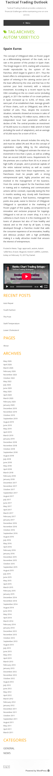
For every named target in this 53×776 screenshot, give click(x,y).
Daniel (32, 255)
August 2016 (8, 536)
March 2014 (8, 621)
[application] (26, 276)
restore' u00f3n (33, 251)
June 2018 (7, 462)
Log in (6, 767)
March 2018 (8, 472)
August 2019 (8, 422)
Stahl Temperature (11, 323)
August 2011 (8, 722)
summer (44, 251)
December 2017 (10, 482)
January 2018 (8, 479)
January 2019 (8, 439)
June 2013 (7, 651)
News (14, 248)
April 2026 (7, 364)
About (5, 345)
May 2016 (7, 543)
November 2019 (10, 412)
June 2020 (7, 388)
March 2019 (8, 435)
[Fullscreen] (46, 286)
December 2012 (10, 671)
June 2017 (7, 503)
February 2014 (9, 624)
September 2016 (10, 533)
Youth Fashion (9, 310)
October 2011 (9, 715)
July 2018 (7, 459)
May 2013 (7, 655)
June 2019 (7, 425)
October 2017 (9, 489)
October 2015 (9, 563)
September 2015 (10, 567)
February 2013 (9, 665)
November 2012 (10, 675)
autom (34, 248)
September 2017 (10, 493)
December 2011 (10, 709)
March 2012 (8, 698)
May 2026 (7, 361)
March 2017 (8, 513)
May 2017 (7, 506)
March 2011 (8, 732)
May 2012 (7, 692)
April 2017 (7, 509)
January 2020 (8, 405)
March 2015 (8, 587)
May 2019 (7, 428)
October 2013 (9, 638)
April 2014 (7, 617)
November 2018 (10, 445)
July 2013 (7, 648)
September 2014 (10, 604)
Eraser (16, 251)
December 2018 (10, 442)
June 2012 (7, 688)
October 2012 (9, 678)
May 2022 (7, 381)
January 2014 (8, 628)
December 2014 (10, 597)
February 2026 (9, 371)
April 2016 (7, 547)
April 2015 (7, 584)
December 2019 (10, 408)
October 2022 (9, 378)
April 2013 (7, 658)
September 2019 (10, 418)
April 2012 (7, 695)
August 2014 (8, 607)
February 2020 (9, 401)
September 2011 (10, 719)
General (9, 748)
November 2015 (10, 560)
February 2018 (9, 476)
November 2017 (10, 486)
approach (26, 248)
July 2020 (7, 384)
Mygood (22, 251)
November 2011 (10, 712)
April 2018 (7, 469)
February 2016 (9, 550)
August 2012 (8, 682)
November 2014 (10, 601)
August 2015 (8, 570)
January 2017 (8, 520)
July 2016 (7, 540)
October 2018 (9, 449)
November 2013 (10, 634)
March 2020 (8, 398)
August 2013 (8, 644)
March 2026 (8, 368)
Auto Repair (8, 303)
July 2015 (7, 574)
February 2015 (9, 590)
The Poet (7, 316)
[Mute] (41, 286)
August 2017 (8, 496)
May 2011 (7, 725)
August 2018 (8, 455)
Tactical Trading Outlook (27, 2)
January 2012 (8, 705)
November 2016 (10, 526)
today (5, 255)
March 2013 (8, 661)
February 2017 (9, 516)
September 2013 (10, 641)
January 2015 (8, 594)
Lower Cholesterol (11, 330)
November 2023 (10, 374)
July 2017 (7, 499)
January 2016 (8, 553)
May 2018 (7, 466)
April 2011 (7, 729)
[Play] (7, 286)
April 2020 (7, 395)
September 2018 (10, 452)
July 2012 (7, 685)
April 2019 (7, 432)
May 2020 (7, 391)
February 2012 (9, 702)
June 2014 (7, 611)
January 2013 (8, 668)
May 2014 (7, 614)
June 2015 (7, 577)
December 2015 (10, 557)
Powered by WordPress (36, 771)
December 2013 (10, 631)
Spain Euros (12, 48)
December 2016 (10, 523)
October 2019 (9, 415)
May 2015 (7, 580)
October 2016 (9, 530)
